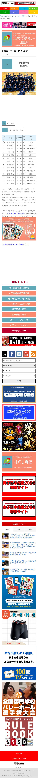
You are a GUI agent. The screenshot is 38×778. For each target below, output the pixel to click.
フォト (33, 12)
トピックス (23, 12)
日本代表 (4, 8)
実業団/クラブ (33, 8)
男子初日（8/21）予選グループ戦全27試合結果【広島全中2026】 (23, 553)
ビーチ (24, 8)
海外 (14, 12)
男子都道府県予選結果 (19, 288)
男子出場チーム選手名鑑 (19, 298)
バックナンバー (19, 330)
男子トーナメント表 (19, 320)
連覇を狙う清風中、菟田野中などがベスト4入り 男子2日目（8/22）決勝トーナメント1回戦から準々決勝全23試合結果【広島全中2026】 (23, 545)
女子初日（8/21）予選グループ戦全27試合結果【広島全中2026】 (23, 562)
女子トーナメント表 (19, 325)
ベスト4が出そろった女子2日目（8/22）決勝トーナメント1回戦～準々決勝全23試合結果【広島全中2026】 (22, 535)
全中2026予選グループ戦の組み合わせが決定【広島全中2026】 (22, 570)
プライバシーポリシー (19, 758)
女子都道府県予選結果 (19, 293)
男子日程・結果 (19, 309)
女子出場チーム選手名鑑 (19, 304)
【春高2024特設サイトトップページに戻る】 (15, 244)
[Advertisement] (19, 107)
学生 (4, 12)
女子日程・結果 (19, 314)
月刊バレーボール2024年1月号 (15, 213)
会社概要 (19, 753)
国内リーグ (14, 8)
